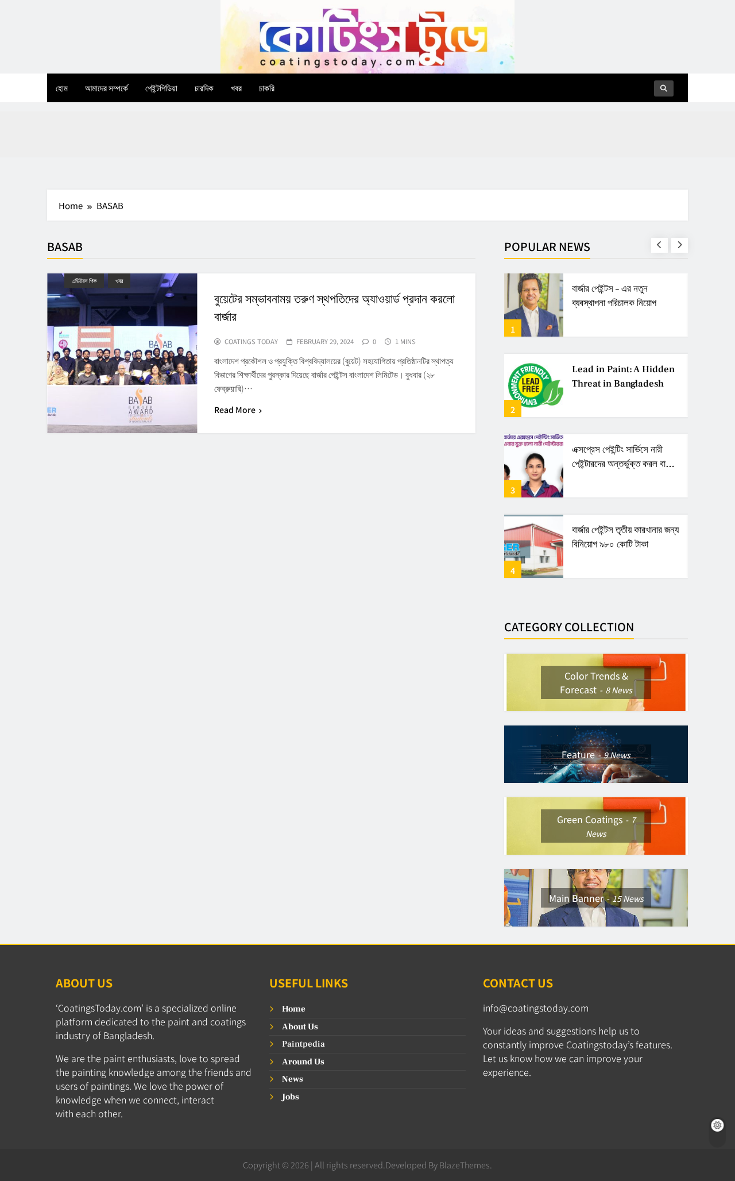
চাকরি (266, 88)
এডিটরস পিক (84, 280)
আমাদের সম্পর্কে (106, 88)
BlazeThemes (464, 1165)
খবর (236, 88)
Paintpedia (303, 1044)
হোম (62, 88)
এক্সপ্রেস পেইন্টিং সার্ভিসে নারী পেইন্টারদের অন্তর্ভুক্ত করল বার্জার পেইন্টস (624, 464)
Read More (235, 409)
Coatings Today (251, 341)
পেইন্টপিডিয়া (161, 88)
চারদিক (204, 88)
